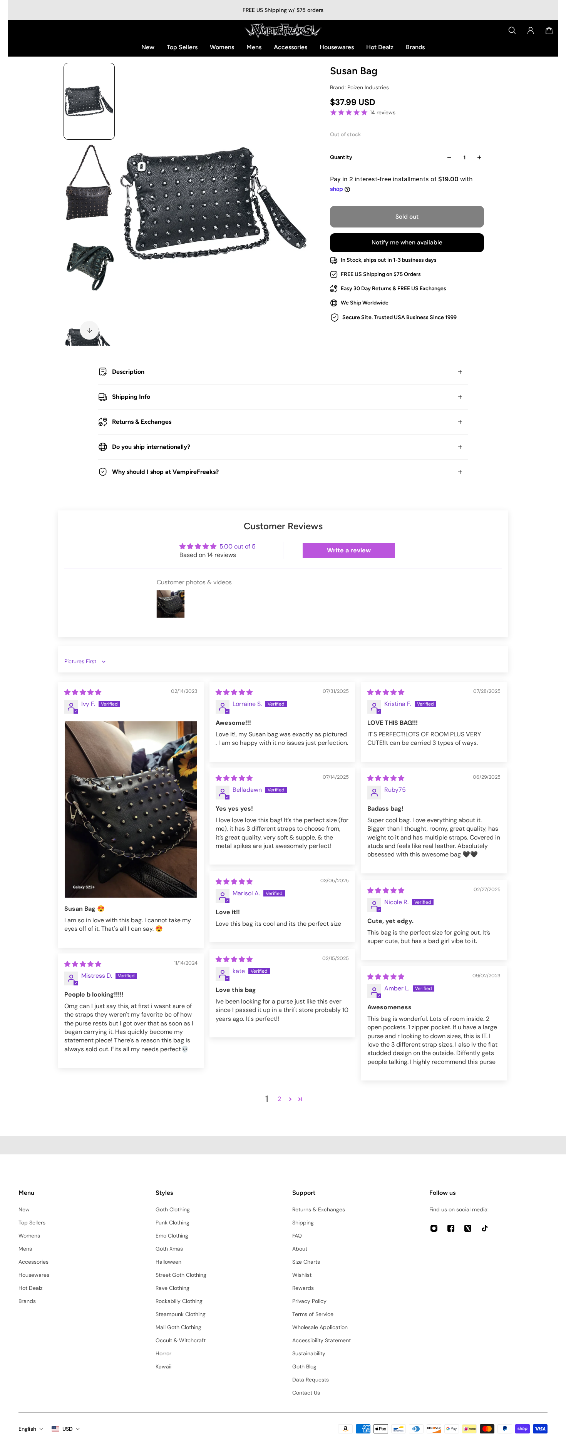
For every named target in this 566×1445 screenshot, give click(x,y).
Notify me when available (407, 242)
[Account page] (530, 30)
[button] (290, 1099)
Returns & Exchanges (141, 421)
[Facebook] (450, 1228)
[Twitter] (467, 1228)
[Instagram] (433, 1228)
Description (128, 371)
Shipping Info (131, 396)
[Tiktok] (484, 1228)
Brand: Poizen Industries (359, 87)
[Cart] (549, 30)
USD (67, 1428)
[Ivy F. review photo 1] (131, 809)
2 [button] (279, 1099)
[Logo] (283, 30)
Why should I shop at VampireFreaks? (165, 471)
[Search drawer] (512, 30)
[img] (82, 692)
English (27, 1428)
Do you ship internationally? (151, 446)
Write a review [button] (349, 550)
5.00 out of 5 (237, 546)
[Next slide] (89, 330)
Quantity (341, 157)
